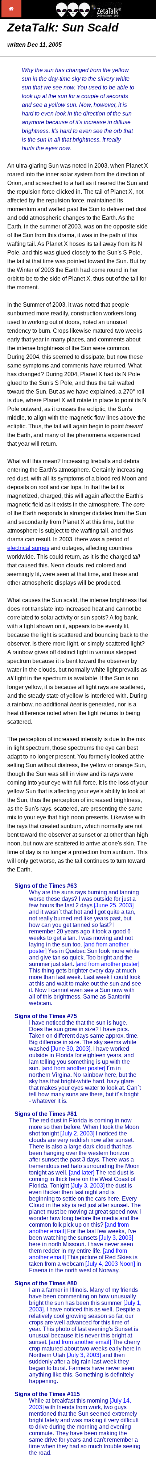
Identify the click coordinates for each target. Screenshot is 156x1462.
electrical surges (28, 548)
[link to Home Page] (11, 15)
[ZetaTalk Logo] (89, 15)
